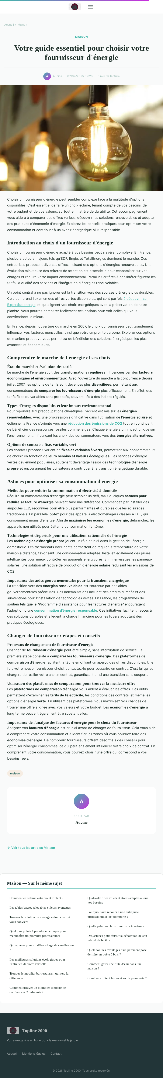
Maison (22, 24)
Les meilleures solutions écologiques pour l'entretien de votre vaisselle (37, 962)
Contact (56, 1053)
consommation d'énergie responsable (65, 610)
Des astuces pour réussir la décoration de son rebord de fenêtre (117, 938)
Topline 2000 (34, 1030)
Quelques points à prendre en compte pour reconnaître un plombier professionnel (38, 933)
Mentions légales (33, 1053)
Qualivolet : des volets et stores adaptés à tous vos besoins (117, 900)
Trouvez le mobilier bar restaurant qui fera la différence (39, 976)
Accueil (9, 24)
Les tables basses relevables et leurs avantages (40, 907)
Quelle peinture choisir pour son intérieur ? (115, 926)
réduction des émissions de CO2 (95, 423)
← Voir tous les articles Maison (31, 848)
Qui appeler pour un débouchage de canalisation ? (42, 947)
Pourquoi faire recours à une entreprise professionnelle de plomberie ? (113, 914)
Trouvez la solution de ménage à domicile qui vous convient (40, 919)
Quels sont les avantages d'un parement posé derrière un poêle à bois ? (117, 952)
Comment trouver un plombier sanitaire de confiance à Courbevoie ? (38, 990)
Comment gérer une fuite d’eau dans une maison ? (114, 966)
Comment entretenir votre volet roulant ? (36, 898)
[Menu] (90, 6)
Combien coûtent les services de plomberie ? (117, 978)
